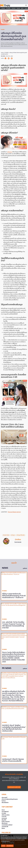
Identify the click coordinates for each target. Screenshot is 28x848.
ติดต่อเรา (4, 801)
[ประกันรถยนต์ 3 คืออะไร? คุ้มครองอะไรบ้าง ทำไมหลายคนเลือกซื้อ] (14, 745)
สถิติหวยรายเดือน (6, 815)
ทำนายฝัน (8, 8)
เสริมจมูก (9, 152)
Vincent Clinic (6, 535)
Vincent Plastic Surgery (14, 512)
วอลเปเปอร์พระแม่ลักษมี (7, 825)
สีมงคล (3, 828)
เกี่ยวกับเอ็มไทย (5, 802)
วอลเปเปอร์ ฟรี (5, 826)
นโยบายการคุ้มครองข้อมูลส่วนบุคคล (10, 799)
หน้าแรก (3, 8)
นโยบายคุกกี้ (4, 797)
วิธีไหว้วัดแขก (4, 823)
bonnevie (18, 542)
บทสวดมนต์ (4, 818)
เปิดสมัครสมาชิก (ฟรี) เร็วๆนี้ (14, 787)
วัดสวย (3, 810)
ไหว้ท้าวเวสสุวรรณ (6, 821)
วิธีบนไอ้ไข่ (4, 820)
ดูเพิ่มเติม (25, 568)
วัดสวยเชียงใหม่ (5, 811)
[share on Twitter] (8, 58)
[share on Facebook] (5, 58)
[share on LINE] (11, 58)
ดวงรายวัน (4, 816)
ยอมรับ (3, 846)
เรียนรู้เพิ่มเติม (10, 846)
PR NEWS (2, 29)
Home (2, 52)
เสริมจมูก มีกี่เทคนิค (20, 535)
